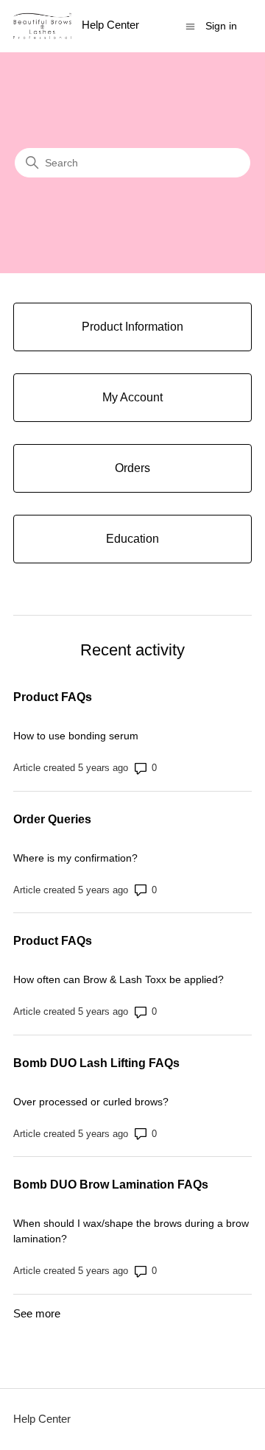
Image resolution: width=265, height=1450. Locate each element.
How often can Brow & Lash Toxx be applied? (118, 979)
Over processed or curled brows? (91, 1102)
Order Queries (52, 819)
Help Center (42, 1418)
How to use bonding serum (75, 736)
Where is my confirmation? (75, 858)
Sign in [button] (221, 26)
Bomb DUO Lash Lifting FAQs (96, 1063)
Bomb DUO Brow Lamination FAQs (110, 1184)
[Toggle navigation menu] (190, 25)
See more (36, 1313)
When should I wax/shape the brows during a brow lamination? (131, 1231)
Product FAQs (52, 697)
